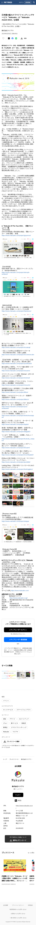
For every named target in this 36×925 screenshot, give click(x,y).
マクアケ (15, 731)
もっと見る (31, 852)
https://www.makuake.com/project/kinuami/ (16, 447)
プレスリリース (13, 759)
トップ (5, 759)
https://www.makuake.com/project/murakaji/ (16, 347)
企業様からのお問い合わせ (18, 913)
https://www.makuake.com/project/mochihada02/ (18, 455)
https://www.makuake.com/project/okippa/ (15, 521)
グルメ (5, 723)
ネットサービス (8, 710)
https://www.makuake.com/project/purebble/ (16, 462)
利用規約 (30, 905)
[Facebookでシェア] (12, 38)
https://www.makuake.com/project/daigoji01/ (16, 431)
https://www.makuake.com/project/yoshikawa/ (17, 363)
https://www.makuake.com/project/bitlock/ (15, 399)
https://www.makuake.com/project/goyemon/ (16, 235)
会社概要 (5, 905)
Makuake (6, 731)
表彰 (4, 719)
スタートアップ (24, 719)
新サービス (14, 723)
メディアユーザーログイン (18, 630)
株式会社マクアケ (26, 759)
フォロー (18, 795)
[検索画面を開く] (34, 2)
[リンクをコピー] (25, 38)
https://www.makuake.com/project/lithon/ (15, 392)
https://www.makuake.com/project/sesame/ (16, 370)
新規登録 (28, 2)
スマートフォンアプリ (24, 710)
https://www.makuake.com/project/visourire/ (16, 385)
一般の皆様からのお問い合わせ (18, 918)
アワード (12, 719)
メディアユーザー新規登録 (18, 639)
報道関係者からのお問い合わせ (18, 909)
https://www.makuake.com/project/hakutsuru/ (16, 311)
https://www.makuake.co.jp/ (19, 598)
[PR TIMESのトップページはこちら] (8, 2)
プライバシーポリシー (18, 905)
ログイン (21, 2)
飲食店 (24, 723)
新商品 (5, 727)
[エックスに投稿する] (8, 38)
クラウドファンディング (18, 727)
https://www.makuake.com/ (20, 590)
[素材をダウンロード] (21, 38)
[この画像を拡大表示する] (9, 674)
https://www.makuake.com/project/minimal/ (16, 378)
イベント (6, 700)
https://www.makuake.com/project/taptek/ (15, 424)
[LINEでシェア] (16, 38)
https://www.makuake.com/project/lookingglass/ (17, 469)
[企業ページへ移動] (18, 777)
